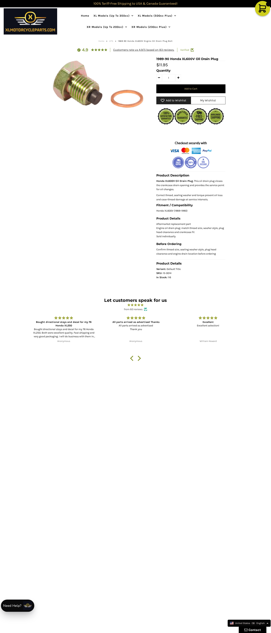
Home (85, 15)
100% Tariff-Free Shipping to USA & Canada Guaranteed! (135, 3)
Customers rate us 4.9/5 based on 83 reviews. (143, 50)
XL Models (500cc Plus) (155, 15)
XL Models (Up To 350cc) (111, 15)
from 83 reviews (133, 309)
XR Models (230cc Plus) (149, 27)
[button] (132, 358)
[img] (135, 305)
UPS (111, 41)
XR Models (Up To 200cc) (105, 27)
